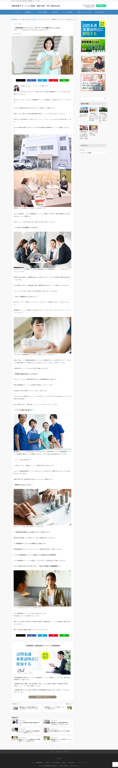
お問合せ (101, 6)
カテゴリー (82, 150)
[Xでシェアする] (21, 80)
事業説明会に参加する (42, 697)
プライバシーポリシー (83, 762)
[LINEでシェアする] (64, 80)
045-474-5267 (89, 5)
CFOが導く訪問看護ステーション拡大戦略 (93, 133)
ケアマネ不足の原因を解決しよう (84, 115)
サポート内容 (18, 24)
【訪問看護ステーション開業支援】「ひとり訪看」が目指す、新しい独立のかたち (103, 117)
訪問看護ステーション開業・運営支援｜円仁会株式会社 (36, 5)
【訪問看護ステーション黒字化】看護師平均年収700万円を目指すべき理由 (84, 135)
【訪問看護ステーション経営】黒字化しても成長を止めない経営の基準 (93, 116)
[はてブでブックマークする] (42, 80)
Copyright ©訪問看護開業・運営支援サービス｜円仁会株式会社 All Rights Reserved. (59, 765)
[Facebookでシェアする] (31, 80)
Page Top (59, 758)
